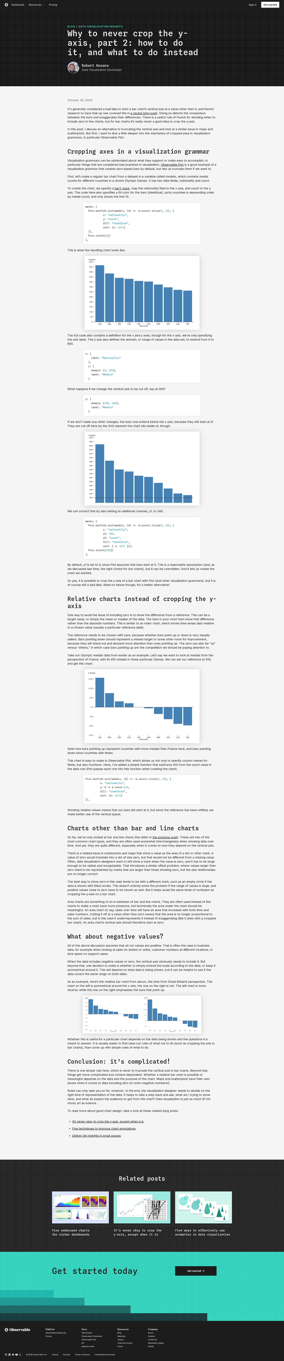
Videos (120, 1340)
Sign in (252, 4)
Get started (270, 4)
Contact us (152, 1340)
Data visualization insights (101, 26)
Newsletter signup (156, 1343)
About (150, 1333)
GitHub (151, 1346)
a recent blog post (143, 113)
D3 (83, 1343)
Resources (35, 4)
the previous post (165, 837)
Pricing (53, 4)
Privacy (55, 1354)
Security (66, 1354)
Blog (119, 1333)
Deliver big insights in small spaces (96, 1135)
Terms (82, 1354)
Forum (120, 1346)
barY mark (122, 188)
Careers (151, 1336)
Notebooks (18, 4)
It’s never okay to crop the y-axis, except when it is (108, 1121)
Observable (87, 1333)
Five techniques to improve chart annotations (104, 1128)
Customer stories (125, 1343)
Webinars (121, 1336)
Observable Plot (172, 164)
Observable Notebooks (56, 1333)
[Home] (17, 1338)
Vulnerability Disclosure (105, 1354)
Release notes (88, 1346)
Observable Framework (92, 1336)
